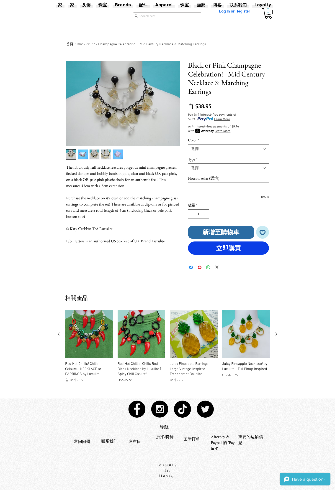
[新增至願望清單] (262, 232)
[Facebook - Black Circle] (136, 409)
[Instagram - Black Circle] (159, 409)
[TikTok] (182, 409)
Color (193, 140)
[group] (167, 346)
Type (193, 159)
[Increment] (205, 214)
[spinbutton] (198, 214)
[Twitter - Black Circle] (205, 409)
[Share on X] (217, 267)
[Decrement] (192, 214)
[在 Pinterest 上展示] (199, 267)
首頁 (69, 44)
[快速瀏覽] (89, 334)
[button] (268, 13)
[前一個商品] (58, 334)
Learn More (222, 119)
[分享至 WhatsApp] (208, 267)
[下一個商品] (276, 334)
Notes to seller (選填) (203, 178)
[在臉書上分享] (191, 267)
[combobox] (228, 148)
